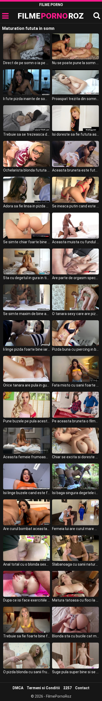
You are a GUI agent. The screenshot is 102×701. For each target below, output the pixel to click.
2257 (67, 688)
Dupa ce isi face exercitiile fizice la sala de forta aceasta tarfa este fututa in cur (26, 600)
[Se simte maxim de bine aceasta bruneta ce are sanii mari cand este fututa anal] (26, 297)
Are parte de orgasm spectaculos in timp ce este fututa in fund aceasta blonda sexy (75, 278)
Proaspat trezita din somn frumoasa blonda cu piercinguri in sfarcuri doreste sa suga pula (75, 99)
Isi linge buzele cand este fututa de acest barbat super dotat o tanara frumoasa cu (26, 493)
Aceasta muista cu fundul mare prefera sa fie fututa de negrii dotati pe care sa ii (75, 242)
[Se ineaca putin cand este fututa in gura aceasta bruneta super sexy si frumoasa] (75, 190)
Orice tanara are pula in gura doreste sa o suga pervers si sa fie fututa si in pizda (26, 385)
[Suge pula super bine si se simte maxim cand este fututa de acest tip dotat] (75, 656)
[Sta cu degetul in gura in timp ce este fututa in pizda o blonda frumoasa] (26, 261)
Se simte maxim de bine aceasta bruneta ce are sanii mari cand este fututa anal (26, 314)
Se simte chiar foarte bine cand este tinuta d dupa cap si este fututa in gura (26, 242)
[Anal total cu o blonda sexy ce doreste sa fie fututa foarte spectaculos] (26, 548)
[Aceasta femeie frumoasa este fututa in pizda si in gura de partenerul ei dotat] (26, 441)
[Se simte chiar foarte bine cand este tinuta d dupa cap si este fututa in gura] (26, 226)
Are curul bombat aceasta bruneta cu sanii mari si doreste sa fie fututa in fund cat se (26, 529)
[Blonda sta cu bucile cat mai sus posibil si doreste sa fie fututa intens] (75, 620)
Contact (82, 688)
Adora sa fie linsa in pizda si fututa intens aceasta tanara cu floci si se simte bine (26, 206)
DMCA (18, 688)
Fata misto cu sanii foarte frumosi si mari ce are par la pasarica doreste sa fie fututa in (75, 385)
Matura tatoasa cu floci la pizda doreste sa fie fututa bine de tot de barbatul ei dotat (75, 600)
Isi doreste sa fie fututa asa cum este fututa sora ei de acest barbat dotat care (75, 134)
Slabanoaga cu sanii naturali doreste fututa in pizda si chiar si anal (75, 564)
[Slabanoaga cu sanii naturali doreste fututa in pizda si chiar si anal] (75, 548)
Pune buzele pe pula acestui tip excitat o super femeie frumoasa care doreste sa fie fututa (26, 421)
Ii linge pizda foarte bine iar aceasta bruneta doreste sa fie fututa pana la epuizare (26, 349)
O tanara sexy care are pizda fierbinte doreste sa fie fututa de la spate (75, 314)
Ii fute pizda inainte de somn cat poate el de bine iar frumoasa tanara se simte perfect (26, 99)
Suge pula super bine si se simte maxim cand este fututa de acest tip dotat (75, 672)
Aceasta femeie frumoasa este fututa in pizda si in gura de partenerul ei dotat (26, 457)
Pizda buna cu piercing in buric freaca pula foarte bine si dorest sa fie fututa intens (75, 349)
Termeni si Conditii (43, 688)
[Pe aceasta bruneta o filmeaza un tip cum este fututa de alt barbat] (75, 405)
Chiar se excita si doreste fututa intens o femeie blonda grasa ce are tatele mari (75, 457)
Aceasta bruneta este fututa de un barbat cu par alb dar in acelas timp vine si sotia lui (75, 170)
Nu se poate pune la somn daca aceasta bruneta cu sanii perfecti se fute (75, 63)
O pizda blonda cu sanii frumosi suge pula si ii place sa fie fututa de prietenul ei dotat (26, 672)
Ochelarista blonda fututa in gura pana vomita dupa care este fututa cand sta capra (26, 170)
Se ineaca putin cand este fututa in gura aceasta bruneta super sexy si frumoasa (75, 206)
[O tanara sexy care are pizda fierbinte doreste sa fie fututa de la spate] (75, 297)
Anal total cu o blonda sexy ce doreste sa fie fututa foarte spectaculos (26, 564)
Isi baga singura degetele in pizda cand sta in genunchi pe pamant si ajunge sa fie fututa (75, 493)
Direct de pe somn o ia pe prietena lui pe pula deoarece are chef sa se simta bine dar (26, 63)
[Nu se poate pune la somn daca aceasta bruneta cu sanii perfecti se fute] (75, 46)
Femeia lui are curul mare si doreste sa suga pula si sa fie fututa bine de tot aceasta (75, 529)
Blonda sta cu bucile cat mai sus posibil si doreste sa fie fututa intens (75, 636)
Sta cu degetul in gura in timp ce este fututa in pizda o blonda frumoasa (26, 278)
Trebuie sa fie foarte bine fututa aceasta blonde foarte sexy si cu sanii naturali (26, 636)
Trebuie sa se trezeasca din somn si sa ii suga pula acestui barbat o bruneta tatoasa (26, 134)
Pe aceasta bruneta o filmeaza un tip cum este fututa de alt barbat (75, 421)
